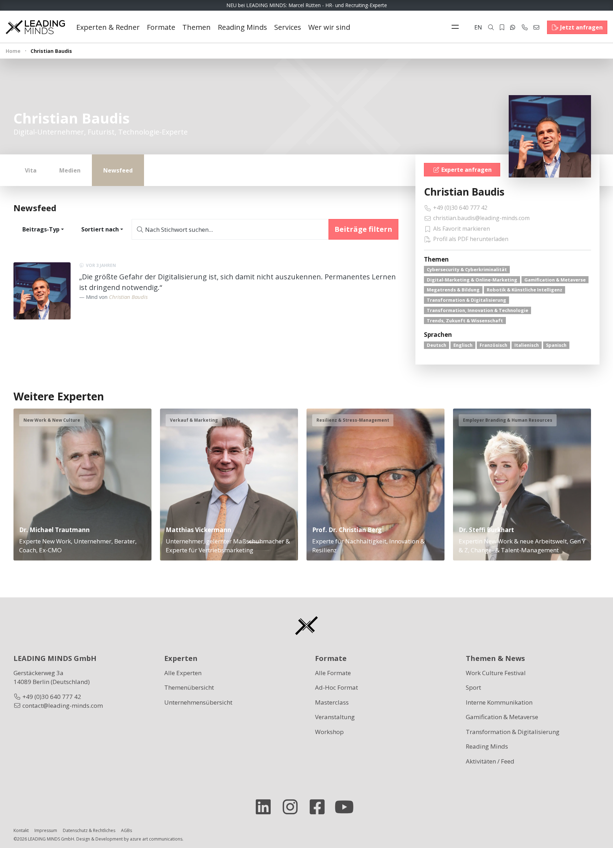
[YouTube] (346, 807)
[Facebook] (319, 807)
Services (287, 27)
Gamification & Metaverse (555, 280)
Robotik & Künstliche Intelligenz (524, 289)
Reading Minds (242, 27)
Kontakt (21, 830)
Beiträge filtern (363, 229)
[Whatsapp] (512, 27)
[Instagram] (293, 807)
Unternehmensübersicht (198, 702)
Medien (70, 170)
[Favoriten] (502, 27)
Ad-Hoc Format (336, 687)
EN (478, 27)
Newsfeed (118, 170)
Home (13, 51)
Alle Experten (182, 673)
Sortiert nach (100, 229)
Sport (473, 687)
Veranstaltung (335, 717)
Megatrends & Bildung (453, 289)
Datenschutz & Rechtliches (89, 830)
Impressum (45, 830)
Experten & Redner (108, 27)
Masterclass (332, 702)
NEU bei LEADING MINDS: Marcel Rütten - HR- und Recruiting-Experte (306, 5)
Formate (161, 27)
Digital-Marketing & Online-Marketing (472, 280)
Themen (196, 27)
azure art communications (156, 839)
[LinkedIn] (266, 807)
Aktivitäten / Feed (490, 761)
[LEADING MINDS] (35, 26)
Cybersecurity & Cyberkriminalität (467, 269)
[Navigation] (457, 27)
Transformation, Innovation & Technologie (477, 310)
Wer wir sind (329, 27)
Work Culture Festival (496, 673)
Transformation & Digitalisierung (466, 300)
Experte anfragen (466, 170)
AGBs (126, 830)
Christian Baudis (464, 191)
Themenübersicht (189, 687)
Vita (31, 170)
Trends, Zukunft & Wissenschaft (465, 320)
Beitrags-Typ (41, 229)
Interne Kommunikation (499, 702)
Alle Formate (333, 673)
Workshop (329, 732)
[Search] (491, 27)
